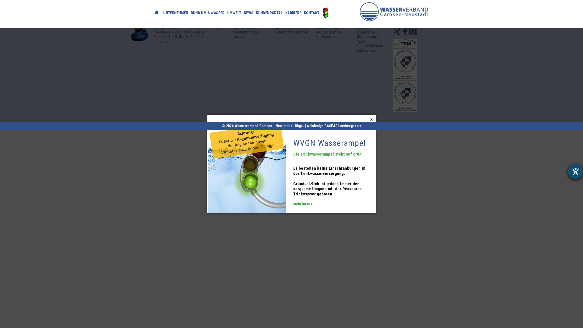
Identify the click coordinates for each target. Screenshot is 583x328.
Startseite (157, 11)
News (248, 12)
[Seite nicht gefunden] (394, 11)
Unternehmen (175, 12)
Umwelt (234, 12)
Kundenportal (269, 12)
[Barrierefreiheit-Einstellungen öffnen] (575, 171)
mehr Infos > (303, 204)
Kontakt (312, 12)
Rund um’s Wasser (207, 12)
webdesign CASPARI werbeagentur (334, 126)
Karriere (293, 12)
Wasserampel (325, 12)
